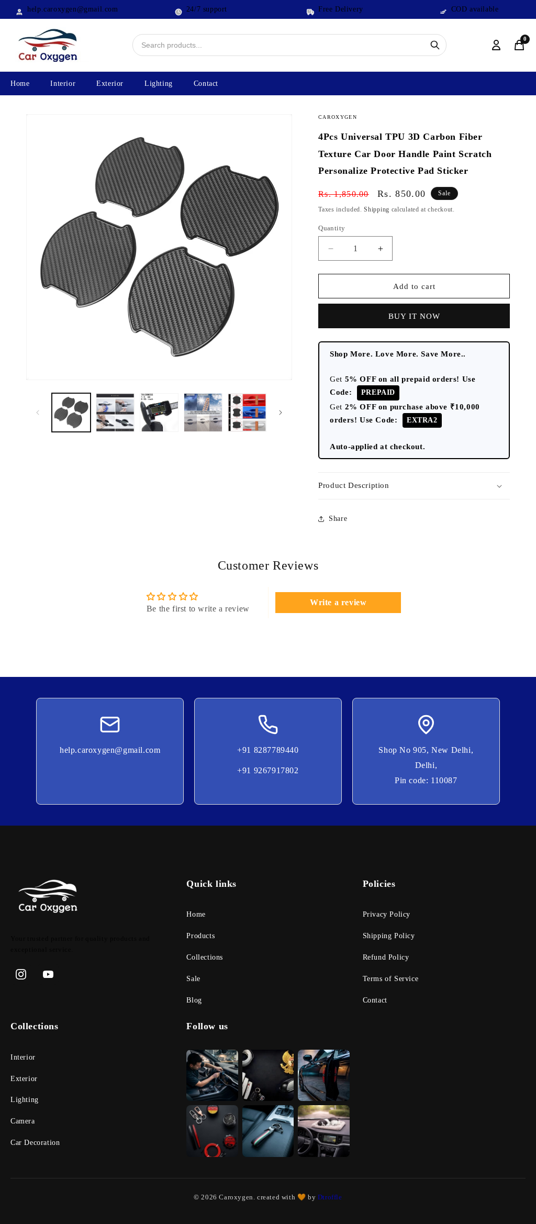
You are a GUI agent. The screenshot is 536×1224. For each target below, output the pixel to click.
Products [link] (200, 936)
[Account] (496, 45)
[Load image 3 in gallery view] (159, 412)
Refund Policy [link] (386, 957)
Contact (206, 83)
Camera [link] (22, 1121)
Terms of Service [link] (391, 979)
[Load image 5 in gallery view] (247, 412)
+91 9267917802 (267, 770)
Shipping (376, 209)
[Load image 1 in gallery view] (71, 412)
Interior (62, 83)
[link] (91, 898)
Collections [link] (204, 957)
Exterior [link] (24, 1079)
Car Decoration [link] (35, 1143)
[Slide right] (280, 412)
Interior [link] (23, 1057)
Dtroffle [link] (329, 1197)
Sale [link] (193, 979)
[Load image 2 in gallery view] (115, 412)
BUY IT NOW (414, 316)
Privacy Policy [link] (386, 914)
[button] (414, 486)
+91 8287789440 (267, 749)
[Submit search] (435, 45)
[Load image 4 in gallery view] (203, 412)
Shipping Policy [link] (389, 936)
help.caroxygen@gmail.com (110, 749)
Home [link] (195, 914)
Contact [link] (375, 1000)
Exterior (110, 83)
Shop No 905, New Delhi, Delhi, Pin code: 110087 (425, 765)
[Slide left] (37, 412)
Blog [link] (194, 1000)
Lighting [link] (24, 1100)
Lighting (158, 83)
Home (19, 83)
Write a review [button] (338, 602)
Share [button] (338, 518)
